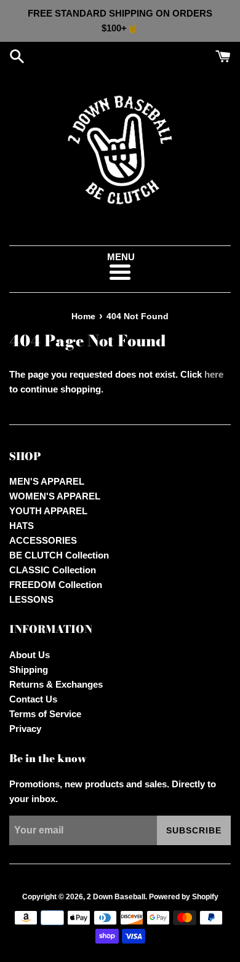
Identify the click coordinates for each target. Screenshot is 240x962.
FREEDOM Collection (55, 584)
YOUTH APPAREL (48, 511)
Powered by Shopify (183, 896)
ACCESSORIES (43, 540)
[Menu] (120, 272)
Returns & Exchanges (56, 684)
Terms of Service (45, 714)
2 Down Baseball (116, 896)
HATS (21, 525)
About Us (29, 655)
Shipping (28, 669)
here (213, 374)
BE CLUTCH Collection (59, 555)
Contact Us (33, 699)
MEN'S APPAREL (46, 481)
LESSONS (31, 599)
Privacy (25, 728)
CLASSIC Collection (52, 570)
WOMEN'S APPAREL (54, 496)
